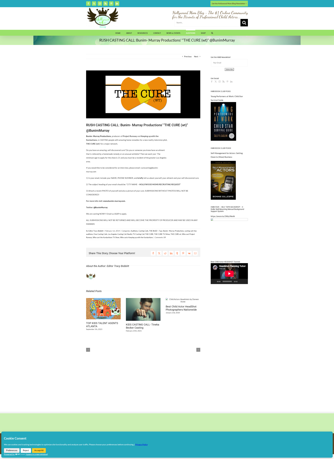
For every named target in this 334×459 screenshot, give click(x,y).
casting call (189, 231)
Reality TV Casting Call (135, 234)
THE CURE (149, 234)
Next (196, 56)
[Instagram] (220, 81)
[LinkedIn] (231, 81)
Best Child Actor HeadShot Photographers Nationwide (181, 308)
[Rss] (223, 81)
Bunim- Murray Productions (173, 231)
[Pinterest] (227, 81)
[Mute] (240, 281)
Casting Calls (143, 231)
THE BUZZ (153, 231)
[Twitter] (216, 81)
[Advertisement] (116, 68)
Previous (188, 56)
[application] (229, 273)
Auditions (134, 231)
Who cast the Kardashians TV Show (106, 237)
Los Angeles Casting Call (117, 234)
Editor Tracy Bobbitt (95, 231)
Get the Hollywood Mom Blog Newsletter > (229, 3)
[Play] (214, 281)
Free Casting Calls (100, 234)
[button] (212, 33)
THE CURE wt (176, 234)
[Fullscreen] (244, 281)
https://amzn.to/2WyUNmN (223, 216)
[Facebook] (212, 81)
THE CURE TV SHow (162, 234)
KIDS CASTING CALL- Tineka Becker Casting (142, 326)
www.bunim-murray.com (114, 201)
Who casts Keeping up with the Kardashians (136, 237)
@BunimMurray (101, 207)
